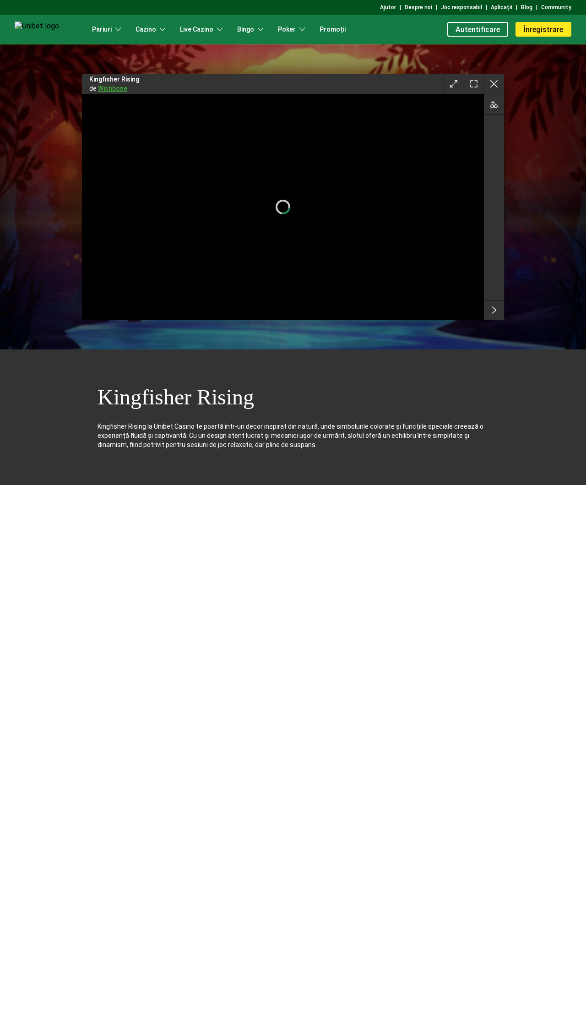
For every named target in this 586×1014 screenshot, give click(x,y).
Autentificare (478, 29)
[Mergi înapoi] (494, 84)
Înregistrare (543, 29)
